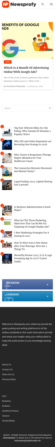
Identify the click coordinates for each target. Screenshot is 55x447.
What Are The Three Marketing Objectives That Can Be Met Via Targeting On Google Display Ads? (31, 223)
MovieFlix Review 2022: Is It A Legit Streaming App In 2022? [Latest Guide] (33, 258)
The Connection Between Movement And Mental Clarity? (33, 170)
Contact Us (7, 369)
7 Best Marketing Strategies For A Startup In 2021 (31, 234)
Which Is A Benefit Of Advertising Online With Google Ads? (26, 70)
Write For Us (8, 374)
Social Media (8, 420)
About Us (6, 364)
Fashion (6, 406)
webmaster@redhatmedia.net (27, 441)
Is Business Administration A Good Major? (32, 209)
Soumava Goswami (16, 86)
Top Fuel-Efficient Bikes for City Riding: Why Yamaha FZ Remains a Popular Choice (32, 131)
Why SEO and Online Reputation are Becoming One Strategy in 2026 (32, 143)
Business (6, 401)
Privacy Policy (9, 379)
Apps (7, 62)
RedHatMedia (9, 438)
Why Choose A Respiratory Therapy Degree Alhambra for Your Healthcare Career (32, 157)
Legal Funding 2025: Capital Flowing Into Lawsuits (33, 183)
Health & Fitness (10, 411)
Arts (4, 396)
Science (5, 416)
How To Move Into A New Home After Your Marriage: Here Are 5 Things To (30, 246)
